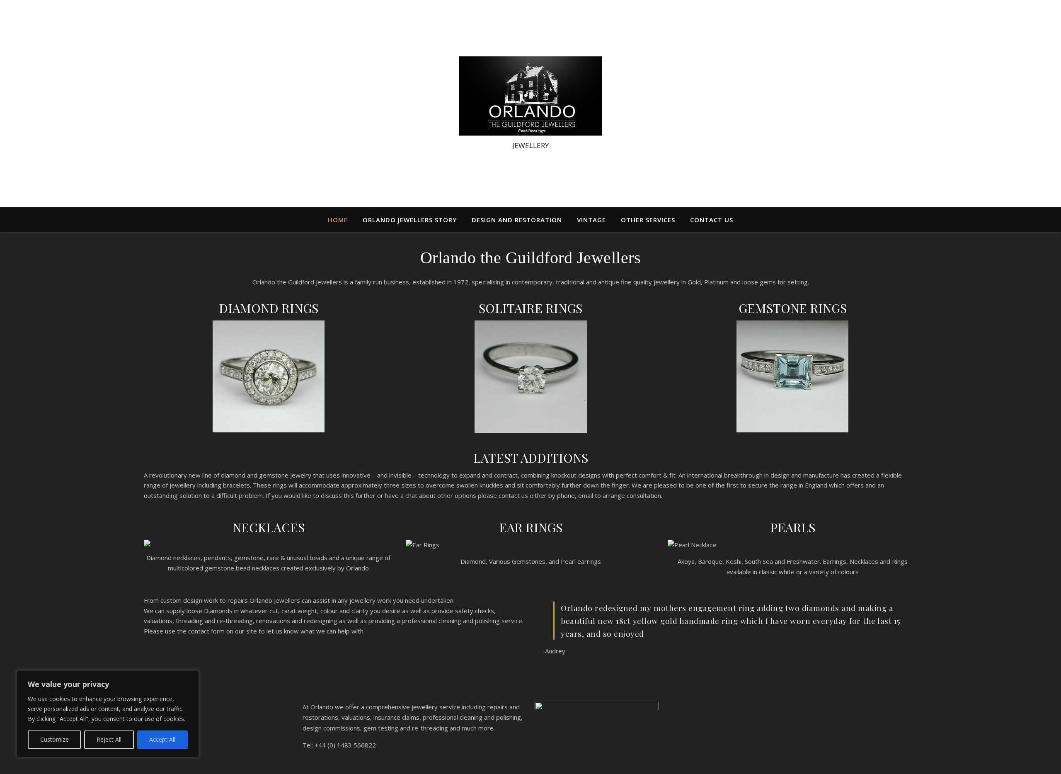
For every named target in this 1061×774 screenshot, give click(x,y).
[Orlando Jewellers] (530, 96)
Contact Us (711, 220)
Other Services (648, 220)
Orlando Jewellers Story (410, 220)
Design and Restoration (517, 220)
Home (338, 220)
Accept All (162, 739)
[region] (108, 713)
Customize (54, 739)
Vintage (591, 220)
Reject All (109, 739)
